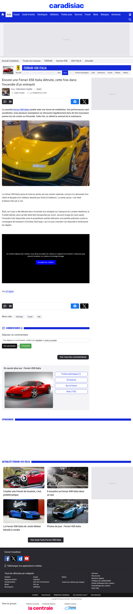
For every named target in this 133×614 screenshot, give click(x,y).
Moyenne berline (11, 579)
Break (7, 584)
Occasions (71, 380)
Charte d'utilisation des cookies (102, 583)
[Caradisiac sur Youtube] (26, 559)
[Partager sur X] (84, 101)
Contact (35, 595)
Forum (88, 14)
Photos (117, 73)
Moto (95, 14)
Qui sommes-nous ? (80, 595)
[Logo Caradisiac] (66, 10)
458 (39, 317)
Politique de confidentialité (101, 581)
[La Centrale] (41, 611)
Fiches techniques (82, 73)
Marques (105, 14)
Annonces (116, 14)
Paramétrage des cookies (100, 586)
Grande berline (10, 582)
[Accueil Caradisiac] (3, 14)
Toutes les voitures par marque (73, 582)
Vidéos (125, 73)
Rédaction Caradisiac (61, 595)
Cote (93, 73)
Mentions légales (97, 578)
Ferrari (30, 317)
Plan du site (95, 576)
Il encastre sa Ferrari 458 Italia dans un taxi (65, 493)
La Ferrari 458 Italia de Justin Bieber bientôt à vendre (22, 528)
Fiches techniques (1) (71, 374)
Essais (17, 14)
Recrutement (96, 595)
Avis (59, 73)
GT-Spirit (9, 291)
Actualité (89, 61)
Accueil (18, 73)
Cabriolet (36, 579)
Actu (9, 14)
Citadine (8, 577)
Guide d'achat (28, 14)
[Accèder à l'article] (23, 477)
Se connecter (9, 346)
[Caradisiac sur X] (14, 559)
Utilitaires (54, 14)
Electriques (42, 14)
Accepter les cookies (46, 262)
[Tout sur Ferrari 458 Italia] (8, 73)
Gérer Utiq (95, 588)
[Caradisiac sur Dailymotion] (20, 559)
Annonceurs (46, 595)
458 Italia (19, 317)
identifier (39, 340)
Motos (64, 577)
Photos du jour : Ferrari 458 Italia (64, 526)
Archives (94, 573)
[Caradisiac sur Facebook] (7, 559)
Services (78, 14)
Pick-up (36, 584)
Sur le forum (71, 385)
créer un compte (51, 340)
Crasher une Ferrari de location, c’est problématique (22, 493)
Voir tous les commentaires (73, 357)
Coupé (35, 577)
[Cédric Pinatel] (6, 95)
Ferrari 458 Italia (35, 67)
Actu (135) (71, 391)
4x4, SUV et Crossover (41, 582)
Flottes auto (66, 14)
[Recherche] (130, 19)
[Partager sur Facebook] (75, 101)
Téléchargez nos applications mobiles (24, 566)
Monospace (9, 587)
